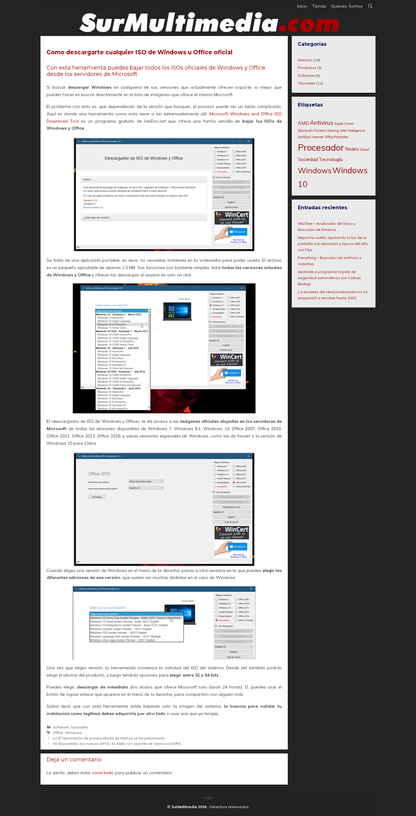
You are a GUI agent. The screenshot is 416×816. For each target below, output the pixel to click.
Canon (349, 123)
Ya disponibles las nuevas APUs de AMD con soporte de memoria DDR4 (116, 743)
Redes (352, 149)
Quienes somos (347, 6)
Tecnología (331, 159)
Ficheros (320, 130)
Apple (338, 123)
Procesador (321, 147)
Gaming (333, 130)
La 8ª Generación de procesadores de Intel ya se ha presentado (109, 738)
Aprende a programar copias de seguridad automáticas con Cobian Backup (329, 277)
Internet (317, 137)
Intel (343, 130)
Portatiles (341, 137)
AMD (303, 123)
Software (61, 727)
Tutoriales (79, 727)
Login (208, 797)
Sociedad (308, 159)
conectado (103, 772)
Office (58, 732)
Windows (73, 732)
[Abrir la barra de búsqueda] (370, 6)
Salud (364, 149)
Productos (307, 67)
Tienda (319, 6)
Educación (305, 130)
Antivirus (321, 122)
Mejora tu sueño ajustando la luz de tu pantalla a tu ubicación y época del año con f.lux (333, 243)
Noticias (305, 60)
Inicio (302, 6)
